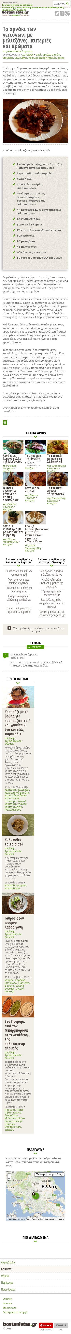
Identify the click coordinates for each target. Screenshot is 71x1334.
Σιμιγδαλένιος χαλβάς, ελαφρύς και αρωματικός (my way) (51, 603)
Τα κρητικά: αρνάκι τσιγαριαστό (55, 491)
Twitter (57, 13)
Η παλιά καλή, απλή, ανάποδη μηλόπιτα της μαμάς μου (51, 582)
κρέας (61, 57)
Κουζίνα (7, 471)
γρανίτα (22, 804)
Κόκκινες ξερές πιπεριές (42, 57)
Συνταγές (27, 54)
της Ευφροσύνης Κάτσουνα (56, 467)
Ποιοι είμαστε (8, 1289)
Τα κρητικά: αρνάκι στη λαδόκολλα (54, 458)
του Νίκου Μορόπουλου (11, 540)
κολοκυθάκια (12, 888)
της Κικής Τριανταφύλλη (33, 547)
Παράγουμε (7, 1282)
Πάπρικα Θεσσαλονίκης (13, 1125)
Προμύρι (10, 1110)
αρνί (38, 54)
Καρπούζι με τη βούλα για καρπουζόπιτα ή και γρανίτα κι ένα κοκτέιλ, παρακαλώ (17, 722)
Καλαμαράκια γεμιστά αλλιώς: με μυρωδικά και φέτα (19, 599)
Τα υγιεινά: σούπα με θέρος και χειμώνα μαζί (19, 572)
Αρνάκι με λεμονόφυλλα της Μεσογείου (12, 458)
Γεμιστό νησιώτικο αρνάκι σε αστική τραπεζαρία (11, 494)
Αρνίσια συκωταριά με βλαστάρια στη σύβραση (13, 530)
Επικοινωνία (9, 1308)
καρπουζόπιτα (13, 807)
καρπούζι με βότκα (16, 795)
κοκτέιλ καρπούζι (15, 802)
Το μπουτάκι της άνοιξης (33, 457)
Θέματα (9, 743)
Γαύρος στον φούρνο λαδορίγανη (14, 923)
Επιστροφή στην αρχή (15, 1312)
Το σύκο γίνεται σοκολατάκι (17, 5)
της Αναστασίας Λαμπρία (17, 51)
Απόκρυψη (36, 646)
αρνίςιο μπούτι (51, 54)
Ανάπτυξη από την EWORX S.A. (46, 1326)
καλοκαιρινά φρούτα (17, 792)
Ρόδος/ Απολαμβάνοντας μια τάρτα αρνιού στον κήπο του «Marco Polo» (35, 533)
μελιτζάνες (21, 57)
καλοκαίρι (23, 789)
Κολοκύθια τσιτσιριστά (14, 841)
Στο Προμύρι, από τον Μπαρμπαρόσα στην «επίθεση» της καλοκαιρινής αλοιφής (33, 9)
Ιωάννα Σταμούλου (13, 1114)
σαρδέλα (20, 980)
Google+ (67, 13)
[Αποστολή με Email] (5, 422)
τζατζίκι (9, 1129)
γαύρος (9, 980)
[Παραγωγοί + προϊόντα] (35, 1220)
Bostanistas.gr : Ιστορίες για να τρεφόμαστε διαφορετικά (15, 13)
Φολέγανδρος (13, 809)
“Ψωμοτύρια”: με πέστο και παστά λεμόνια (19, 589)
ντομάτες (8, 57)
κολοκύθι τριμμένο (15, 885)
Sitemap (7, 1303)
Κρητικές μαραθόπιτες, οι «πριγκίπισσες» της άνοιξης (51, 613)
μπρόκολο (11, 983)
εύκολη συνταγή (14, 987)
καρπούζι (10, 789)
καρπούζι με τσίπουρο (12, 800)
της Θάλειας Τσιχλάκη (9, 467)
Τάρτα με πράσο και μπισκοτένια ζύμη (51, 593)
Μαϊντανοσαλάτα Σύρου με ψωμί (15, 1120)
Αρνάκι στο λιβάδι (32, 489)
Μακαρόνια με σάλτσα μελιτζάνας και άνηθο (52, 572)
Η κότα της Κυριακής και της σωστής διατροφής (19, 610)
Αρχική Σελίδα (8, 1262)
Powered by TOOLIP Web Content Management (61, 1326)
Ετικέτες (7, 1299)
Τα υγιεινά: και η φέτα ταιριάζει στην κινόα (18, 581)
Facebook (62, 13)
